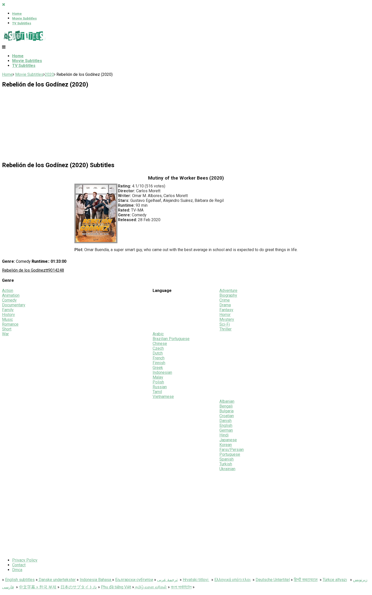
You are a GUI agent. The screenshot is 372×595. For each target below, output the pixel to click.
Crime (224, 300)
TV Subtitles (21, 23)
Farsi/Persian (231, 449)
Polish (158, 382)
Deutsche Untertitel (273, 579)
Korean (225, 444)
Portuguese (229, 454)
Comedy (9, 300)
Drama (225, 305)
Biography (228, 295)
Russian (160, 386)
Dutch (158, 353)
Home (17, 13)
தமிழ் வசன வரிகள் (150, 587)
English (225, 425)
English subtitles (20, 579)
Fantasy (226, 309)
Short (6, 329)
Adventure (228, 290)
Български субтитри (134, 579)
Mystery (226, 319)
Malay (158, 377)
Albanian (226, 401)
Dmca (17, 569)
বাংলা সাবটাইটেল (181, 587)
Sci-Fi (224, 324)
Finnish (159, 362)
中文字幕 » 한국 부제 (37, 587)
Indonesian (162, 372)
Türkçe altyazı (335, 579)
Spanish (226, 459)
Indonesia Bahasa (96, 579)
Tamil (157, 391)
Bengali (226, 406)
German (226, 430)
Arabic (158, 333)
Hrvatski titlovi (196, 579)
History (8, 314)
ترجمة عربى (167, 579)
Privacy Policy (24, 560)
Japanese (228, 440)
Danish (225, 420)
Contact (19, 565)
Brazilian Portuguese (171, 338)
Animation (10, 295)
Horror (225, 314)
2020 (49, 74)
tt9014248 (55, 270)
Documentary (13, 305)
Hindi (224, 435)
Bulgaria (226, 411)
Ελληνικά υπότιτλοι (232, 579)
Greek (158, 367)
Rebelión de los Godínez (24, 270)
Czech (158, 348)
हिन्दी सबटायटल (306, 579)
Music (7, 319)
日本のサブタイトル (78, 587)
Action (7, 290)
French (158, 358)
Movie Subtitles (24, 18)
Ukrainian (227, 468)
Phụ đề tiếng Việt (116, 587)
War (5, 333)
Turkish (225, 464)
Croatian (226, 415)
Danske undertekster (57, 579)
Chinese (160, 343)
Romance (10, 324)
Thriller (225, 329)
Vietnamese (163, 396)
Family (8, 309)
